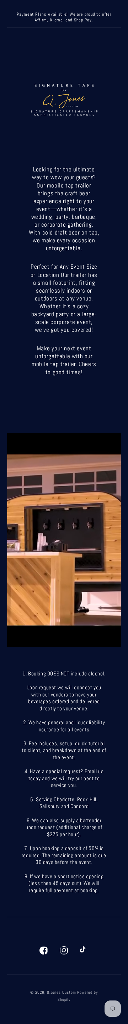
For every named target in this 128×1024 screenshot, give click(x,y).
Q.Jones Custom (61, 992)
